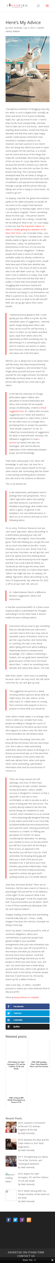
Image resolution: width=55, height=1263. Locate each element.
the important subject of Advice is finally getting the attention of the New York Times (26, 230)
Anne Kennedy (15, 27)
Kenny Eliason (20, 997)
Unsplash (34, 997)
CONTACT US (26, 1256)
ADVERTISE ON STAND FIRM (26, 1252)
